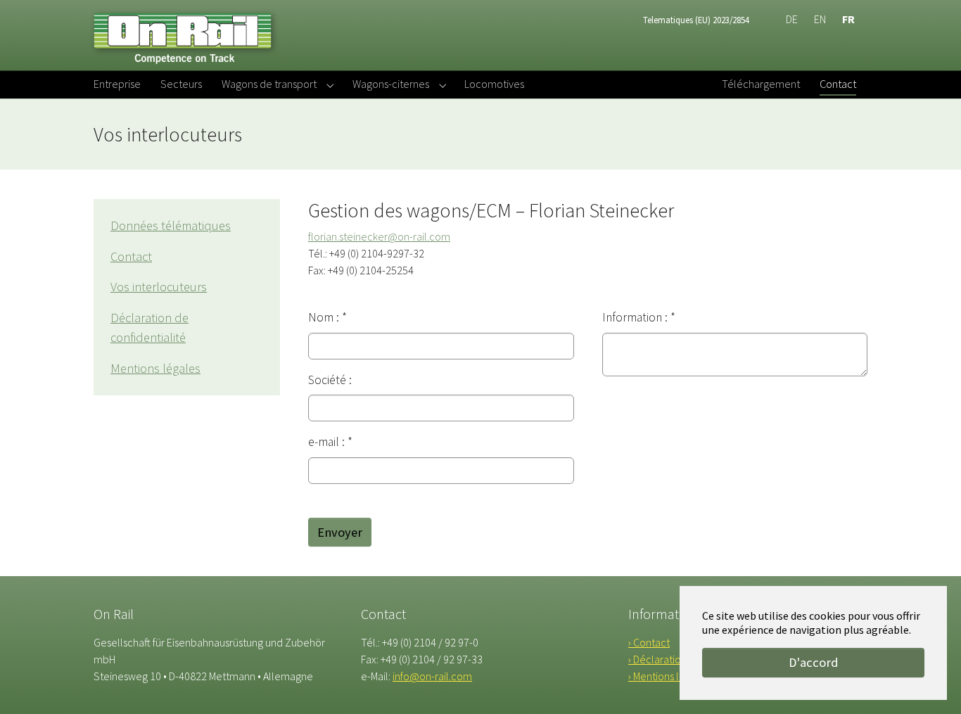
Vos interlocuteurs (158, 287)
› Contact (649, 642)
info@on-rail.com (432, 676)
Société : (330, 380)
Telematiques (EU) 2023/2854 (696, 19)
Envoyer (339, 532)
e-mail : (330, 442)
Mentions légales (155, 368)
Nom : (327, 317)
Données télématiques (170, 225)
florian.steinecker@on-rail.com (379, 236)
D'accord (814, 662)
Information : (638, 317)
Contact (131, 256)
